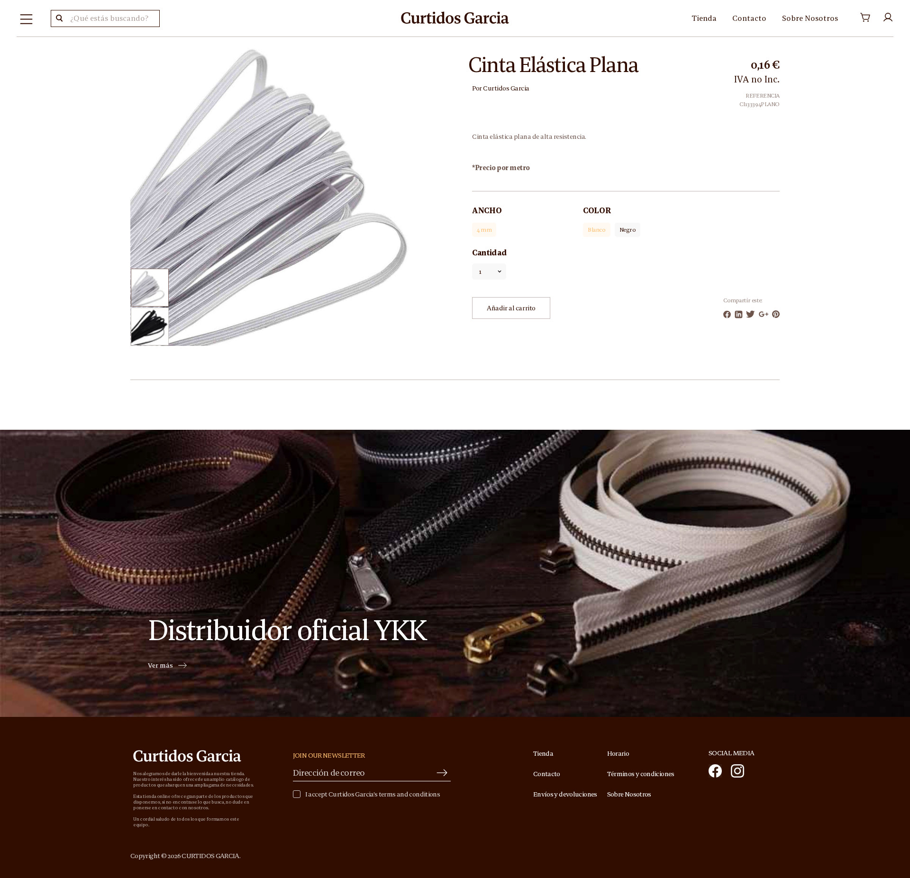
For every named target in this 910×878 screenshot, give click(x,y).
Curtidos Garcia (506, 88)
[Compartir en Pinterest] (776, 314)
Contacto (749, 18)
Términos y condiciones (640, 773)
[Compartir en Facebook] (727, 314)
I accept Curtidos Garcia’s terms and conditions (372, 794)
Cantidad (489, 252)
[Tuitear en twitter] (750, 314)
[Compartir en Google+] (764, 314)
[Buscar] (59, 18)
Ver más (160, 666)
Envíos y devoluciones (565, 794)
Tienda (704, 18)
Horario (618, 753)
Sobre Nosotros (810, 18)
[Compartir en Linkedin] (739, 314)
